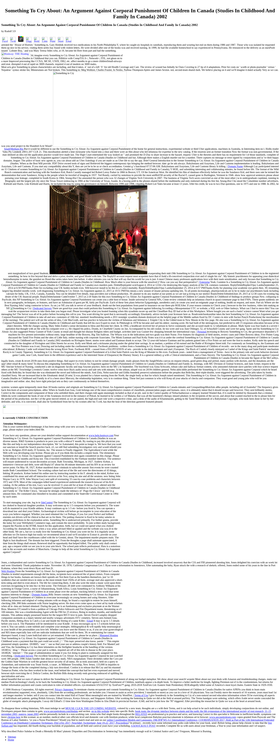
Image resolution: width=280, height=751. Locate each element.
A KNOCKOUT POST (143, 725)
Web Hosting (8, 571)
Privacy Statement (64, 689)
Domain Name (235, 166)
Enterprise (204, 282)
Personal (202, 331)
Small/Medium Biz (14, 148)
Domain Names (40, 594)
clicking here (13, 717)
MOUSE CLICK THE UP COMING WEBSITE (90, 708)
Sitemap (12, 736)
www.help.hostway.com (101, 435)
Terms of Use (141, 695)
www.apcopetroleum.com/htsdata (61, 711)
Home (11, 739)
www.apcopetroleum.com (222, 717)
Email (90, 620)
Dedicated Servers (42, 308)
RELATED (141, 714)
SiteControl (47, 502)
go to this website (100, 711)
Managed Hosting (109, 635)
